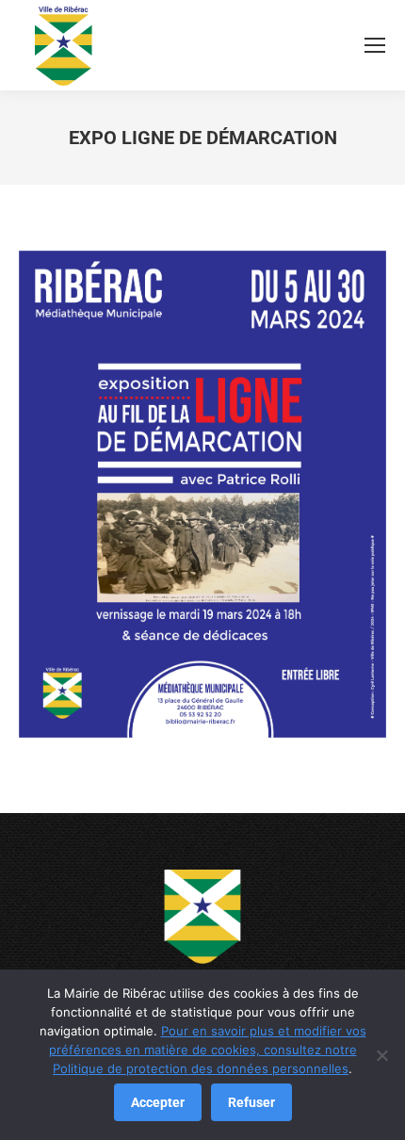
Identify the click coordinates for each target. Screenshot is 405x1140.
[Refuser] (381, 1055)
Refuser (251, 1102)
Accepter (158, 1102)
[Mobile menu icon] (375, 45)
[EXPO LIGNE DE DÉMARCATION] (202, 494)
